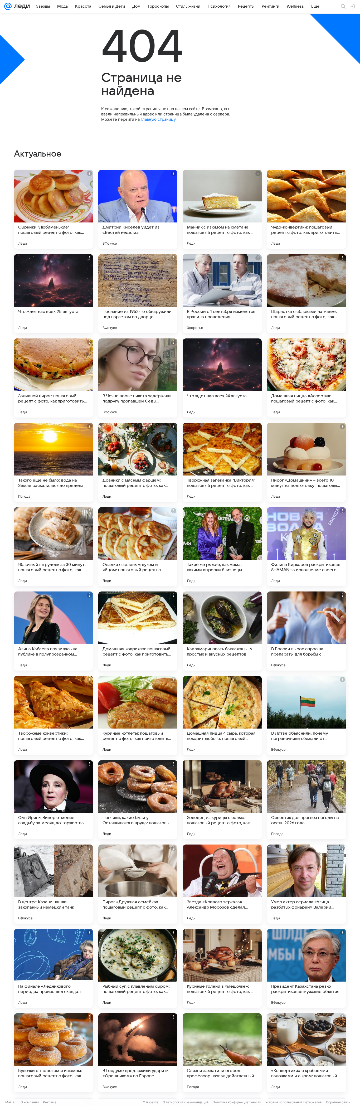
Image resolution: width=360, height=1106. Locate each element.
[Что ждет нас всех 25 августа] (53, 293)
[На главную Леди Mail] (21, 6)
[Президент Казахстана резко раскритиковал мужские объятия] (306, 968)
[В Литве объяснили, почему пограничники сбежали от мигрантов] (306, 715)
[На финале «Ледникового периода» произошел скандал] (53, 968)
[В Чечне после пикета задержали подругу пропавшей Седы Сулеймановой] (137, 378)
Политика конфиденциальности (237, 1102)
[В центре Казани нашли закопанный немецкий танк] (53, 884)
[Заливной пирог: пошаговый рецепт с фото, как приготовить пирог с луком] (53, 378)
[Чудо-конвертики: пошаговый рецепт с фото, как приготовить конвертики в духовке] (306, 209)
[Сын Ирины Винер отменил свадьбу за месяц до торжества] (53, 799)
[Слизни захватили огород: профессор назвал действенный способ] (222, 1052)
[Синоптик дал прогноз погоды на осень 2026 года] (306, 799)
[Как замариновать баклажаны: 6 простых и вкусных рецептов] (222, 631)
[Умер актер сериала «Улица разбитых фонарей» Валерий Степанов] (306, 884)
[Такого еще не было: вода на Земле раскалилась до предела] (53, 462)
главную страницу (158, 119)
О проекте (150, 1102)
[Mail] (8, 6)
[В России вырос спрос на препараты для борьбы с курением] (306, 631)
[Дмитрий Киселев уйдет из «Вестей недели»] (137, 209)
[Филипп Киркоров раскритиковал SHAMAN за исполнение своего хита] (306, 546)
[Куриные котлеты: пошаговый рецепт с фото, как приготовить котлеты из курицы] (137, 715)
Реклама (49, 1102)
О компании (30, 1102)
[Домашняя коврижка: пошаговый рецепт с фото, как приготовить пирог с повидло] (137, 631)
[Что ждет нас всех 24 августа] (222, 378)
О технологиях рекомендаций (185, 1102)
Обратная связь (338, 1102)
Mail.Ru (10, 1102)
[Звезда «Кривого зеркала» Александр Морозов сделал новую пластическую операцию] (222, 884)
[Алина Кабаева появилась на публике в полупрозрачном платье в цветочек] (53, 631)
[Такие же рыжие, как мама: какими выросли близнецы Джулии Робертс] (222, 546)
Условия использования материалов (293, 1102)
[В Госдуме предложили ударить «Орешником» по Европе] (137, 1052)
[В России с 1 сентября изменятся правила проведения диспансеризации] (222, 293)
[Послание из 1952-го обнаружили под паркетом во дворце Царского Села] (137, 293)
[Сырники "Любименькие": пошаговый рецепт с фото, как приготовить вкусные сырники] (53, 209)
